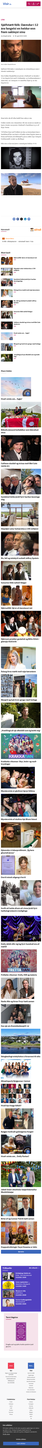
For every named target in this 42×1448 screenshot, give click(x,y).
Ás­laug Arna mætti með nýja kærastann (27, 290)
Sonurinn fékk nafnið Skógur (23, 311)
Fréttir (11, 1402)
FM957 (31, 1414)
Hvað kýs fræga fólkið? (11, 1106)
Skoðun (11, 1410)
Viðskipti (11, 1404)
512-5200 (32, 1373)
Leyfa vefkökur (21, 1443)
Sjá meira (21, 1252)
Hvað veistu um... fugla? (21, 333)
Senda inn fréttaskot (31, 1392)
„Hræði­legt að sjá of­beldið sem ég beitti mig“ (21, 731)
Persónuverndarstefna (11, 1376)
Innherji (31, 1402)
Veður (31, 1410)
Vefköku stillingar (21, 1439)
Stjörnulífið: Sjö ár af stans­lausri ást (25, 258)
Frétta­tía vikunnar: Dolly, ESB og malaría (19, 975)
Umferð (31, 1385)
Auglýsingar (31, 1375)
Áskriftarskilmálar (31, 1381)
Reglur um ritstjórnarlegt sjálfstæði (11, 1374)
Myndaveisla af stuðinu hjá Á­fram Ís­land (19, 819)
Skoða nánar (6, 1434)
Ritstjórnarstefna (31, 1379)
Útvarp (11, 1414)
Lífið (11, 1408)
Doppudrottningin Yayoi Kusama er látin (19, 1247)
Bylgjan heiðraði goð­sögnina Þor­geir (17, 1132)
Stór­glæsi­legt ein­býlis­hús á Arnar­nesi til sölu (20, 1057)
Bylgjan (31, 1412)
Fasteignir (31, 1404)
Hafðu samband (31, 1377)
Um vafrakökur (31, 1389)
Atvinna (31, 1406)
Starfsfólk (31, 1383)
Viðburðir (31, 1408)
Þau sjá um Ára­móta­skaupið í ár (15, 1026)
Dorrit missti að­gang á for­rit (13, 878)
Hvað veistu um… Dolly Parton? (15, 1157)
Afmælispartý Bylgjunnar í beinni (15, 1081)
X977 (31, 1416)
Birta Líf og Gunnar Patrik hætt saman (17, 1219)
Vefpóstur (31, 1387)
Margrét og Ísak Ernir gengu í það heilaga (27, 344)
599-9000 (12, 1382)
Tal (31, 1418)
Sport (11, 1406)
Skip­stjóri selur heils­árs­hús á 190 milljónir (19, 529)
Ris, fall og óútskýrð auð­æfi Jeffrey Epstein (20, 558)
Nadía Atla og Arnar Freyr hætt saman (17, 1002)
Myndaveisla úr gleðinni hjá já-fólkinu (18, 791)
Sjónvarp (11, 1412)
